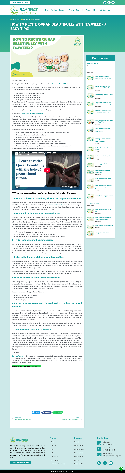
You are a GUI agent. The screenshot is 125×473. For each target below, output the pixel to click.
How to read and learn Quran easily (104, 225)
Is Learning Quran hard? (101, 164)
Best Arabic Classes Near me (95, 70)
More (109, 10)
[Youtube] (113, 2)
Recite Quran (33, 277)
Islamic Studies (79, 456)
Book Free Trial (79, 464)
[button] (36, 412)
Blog (94, 10)
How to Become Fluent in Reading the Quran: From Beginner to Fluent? (103, 187)
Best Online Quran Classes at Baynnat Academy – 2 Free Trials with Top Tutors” (103, 130)
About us (54, 10)
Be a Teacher (86, 10)
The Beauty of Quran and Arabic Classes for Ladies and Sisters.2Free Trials (103, 139)
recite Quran (27, 240)
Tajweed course (34, 110)
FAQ (52, 453)
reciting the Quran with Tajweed (32, 113)
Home (47, 10)
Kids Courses (78, 453)
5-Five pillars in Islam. (93, 203)
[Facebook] (104, 2)
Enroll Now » (90, 66)
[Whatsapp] (109, 2)
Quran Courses (79, 445)
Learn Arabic (20, 213)
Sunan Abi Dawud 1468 (59, 84)
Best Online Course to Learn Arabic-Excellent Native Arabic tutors (103, 78)
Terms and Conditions (58, 464)
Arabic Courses (79, 449)
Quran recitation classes (57, 205)
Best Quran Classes (92, 63)
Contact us (102, 10)
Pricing (71, 10)
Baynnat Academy (18, 356)
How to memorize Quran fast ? (103, 178)
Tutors (78, 10)
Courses (61, 10)
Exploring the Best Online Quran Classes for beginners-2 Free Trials (103, 112)
